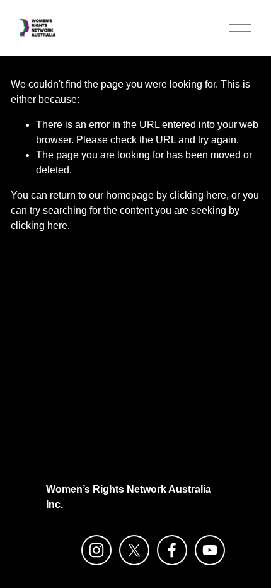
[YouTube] (210, 550)
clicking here (198, 195)
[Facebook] (172, 550)
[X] (134, 550)
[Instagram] (96, 550)
